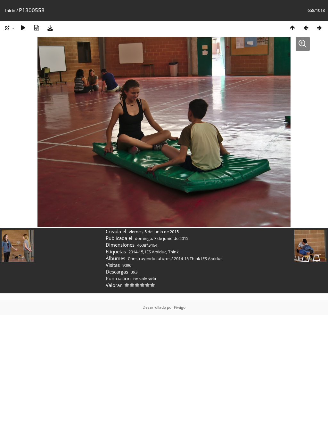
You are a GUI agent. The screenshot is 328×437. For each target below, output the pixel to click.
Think (173, 252)
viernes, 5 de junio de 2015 (154, 231)
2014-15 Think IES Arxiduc (198, 258)
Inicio (10, 10)
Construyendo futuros (149, 258)
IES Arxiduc (155, 252)
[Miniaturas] (292, 27)
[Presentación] (23, 27)
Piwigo (179, 307)
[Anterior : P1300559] (306, 27)
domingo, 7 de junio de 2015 (161, 238)
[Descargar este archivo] (50, 27)
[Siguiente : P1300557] (319, 27)
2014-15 (135, 252)
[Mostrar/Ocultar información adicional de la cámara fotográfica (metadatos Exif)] (36, 27)
